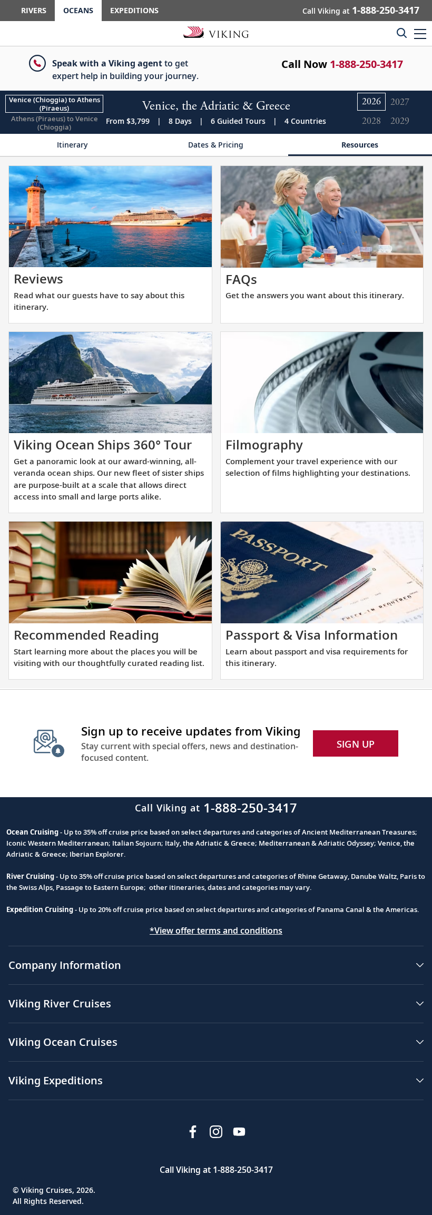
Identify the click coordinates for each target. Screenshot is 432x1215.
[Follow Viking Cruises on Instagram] (216, 1131)
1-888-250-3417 (366, 64)
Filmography (264, 444)
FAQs (241, 279)
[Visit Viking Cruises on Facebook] (192, 1131)
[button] (420, 33)
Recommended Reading (86, 634)
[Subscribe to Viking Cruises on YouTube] (239, 1131)
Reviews (38, 278)
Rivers (33, 10)
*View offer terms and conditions (216, 930)
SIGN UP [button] (356, 744)
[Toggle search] (401, 32)
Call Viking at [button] (360, 10)
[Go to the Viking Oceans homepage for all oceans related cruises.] (216, 31)
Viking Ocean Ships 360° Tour (103, 444)
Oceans (78, 10)
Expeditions (134, 10)
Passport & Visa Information (311, 634)
